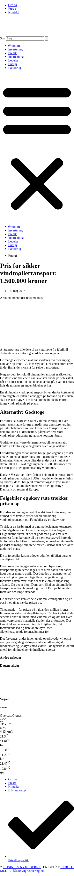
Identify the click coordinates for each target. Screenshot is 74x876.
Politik (12, 53)
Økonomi (14, 45)
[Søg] (46, 38)
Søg (2, 38)
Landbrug (14, 67)
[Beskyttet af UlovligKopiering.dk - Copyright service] (28, 871)
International (16, 56)
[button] (37, 147)
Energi (12, 64)
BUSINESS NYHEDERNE (22, 867)
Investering (15, 49)
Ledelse (13, 60)
